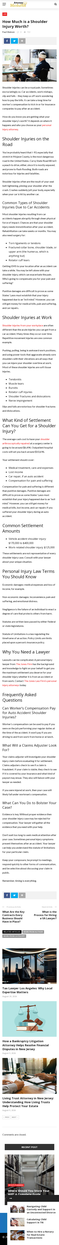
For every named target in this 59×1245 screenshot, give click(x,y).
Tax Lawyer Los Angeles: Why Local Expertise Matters (27, 990)
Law (4, 14)
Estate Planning (16, 1185)
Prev (7, 1117)
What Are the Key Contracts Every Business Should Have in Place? (13, 916)
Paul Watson (8, 32)
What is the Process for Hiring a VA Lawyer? (45, 915)
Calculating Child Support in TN (36, 1221)
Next (14, 1117)
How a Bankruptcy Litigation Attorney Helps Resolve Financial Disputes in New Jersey (25, 1045)
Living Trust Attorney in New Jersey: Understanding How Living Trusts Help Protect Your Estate (28, 1102)
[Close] (10, 1198)
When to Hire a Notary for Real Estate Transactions (40, 1234)
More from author (33, 932)
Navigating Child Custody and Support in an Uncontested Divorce (41, 1209)
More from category (14, 936)
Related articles (12, 932)
